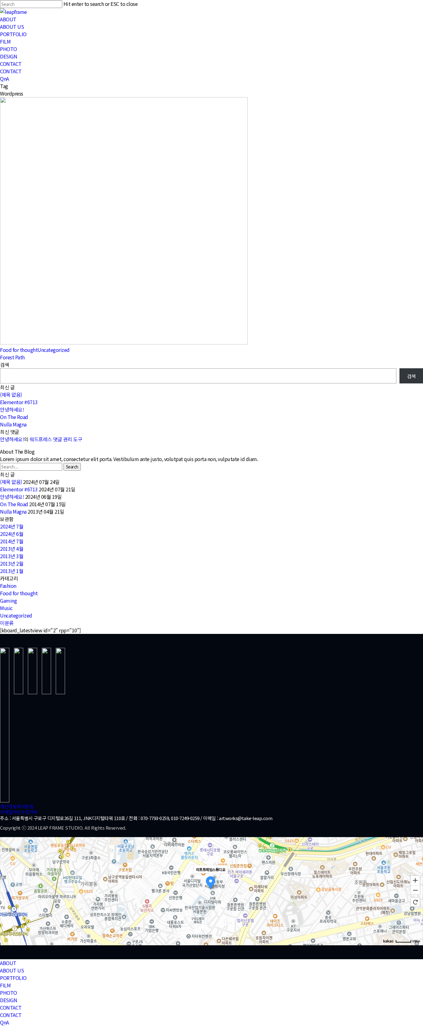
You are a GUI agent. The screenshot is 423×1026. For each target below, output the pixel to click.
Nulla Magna (13, 424)
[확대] (415, 880)
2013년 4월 (11, 548)
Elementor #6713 (19, 402)
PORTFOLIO (13, 977)
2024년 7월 (11, 526)
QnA (4, 1022)
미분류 (7, 622)
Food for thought (18, 349)
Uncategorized (53, 349)
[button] (16, 806)
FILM (5, 985)
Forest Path (12, 357)
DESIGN (8, 1000)
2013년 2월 (11, 563)
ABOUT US (12, 970)
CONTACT (11, 1007)
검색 (4, 364)
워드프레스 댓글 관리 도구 (55, 439)
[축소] (415, 890)
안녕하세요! (12, 409)
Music (6, 608)
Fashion (8, 585)
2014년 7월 (11, 541)
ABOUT (8, 963)
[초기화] (415, 902)
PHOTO (8, 992)
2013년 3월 (11, 556)
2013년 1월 (11, 571)
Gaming (8, 600)
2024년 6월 (11, 533)
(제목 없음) (11, 394)
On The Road (14, 417)
